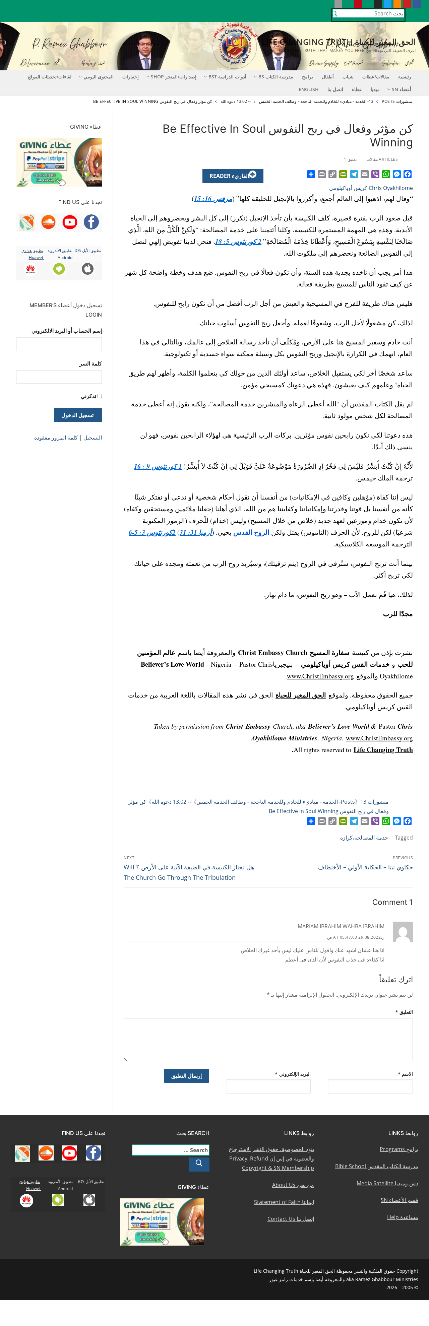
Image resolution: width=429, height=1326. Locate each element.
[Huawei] (328, 4)
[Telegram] (354, 174)
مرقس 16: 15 (213, 198)
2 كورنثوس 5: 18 (238, 241)
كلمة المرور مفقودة (56, 437)
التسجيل (92, 437)
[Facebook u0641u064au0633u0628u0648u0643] (417, 4)
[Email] (364, 174)
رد (382, 937)
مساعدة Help (402, 1217)
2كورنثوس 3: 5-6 (152, 532)
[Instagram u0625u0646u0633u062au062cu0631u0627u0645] (377, 4)
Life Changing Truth (383, 749)
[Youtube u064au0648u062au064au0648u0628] (407, 4)
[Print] (321, 174)
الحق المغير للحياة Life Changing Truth (338, 42)
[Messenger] (396, 174)
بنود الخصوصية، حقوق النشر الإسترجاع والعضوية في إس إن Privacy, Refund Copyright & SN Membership (271, 1158)
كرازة (346, 837)
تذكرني (88, 396)
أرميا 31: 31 (196, 532)
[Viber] (375, 174)
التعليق (404, 1012)
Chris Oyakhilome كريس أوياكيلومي (371, 188)
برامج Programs (399, 1149)
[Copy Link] (332, 174)
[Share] (311, 174)
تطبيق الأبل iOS (88, 250)
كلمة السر (90, 363)
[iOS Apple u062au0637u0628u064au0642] (338, 4)
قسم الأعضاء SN (399, 1200)
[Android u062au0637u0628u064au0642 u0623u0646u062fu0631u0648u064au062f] (348, 4)
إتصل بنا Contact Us (290, 1218)
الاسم (405, 1074)
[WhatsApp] (386, 174)
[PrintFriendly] (343, 174)
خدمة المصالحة (371, 837)
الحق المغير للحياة (300, 695)
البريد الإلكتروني (293, 1074)
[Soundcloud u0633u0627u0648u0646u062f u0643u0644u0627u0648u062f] (397, 4)
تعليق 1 (351, 159)
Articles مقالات (382, 159)
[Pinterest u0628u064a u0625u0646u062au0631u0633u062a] (358, 4)
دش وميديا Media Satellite (387, 1183)
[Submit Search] (334, 15)
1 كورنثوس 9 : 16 (158, 466)
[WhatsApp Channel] (368, 4)
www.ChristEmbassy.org (320, 675)
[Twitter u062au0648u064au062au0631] (387, 4)
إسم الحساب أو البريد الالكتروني (67, 330)
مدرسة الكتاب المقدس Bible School (376, 1166)
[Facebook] (407, 174)
